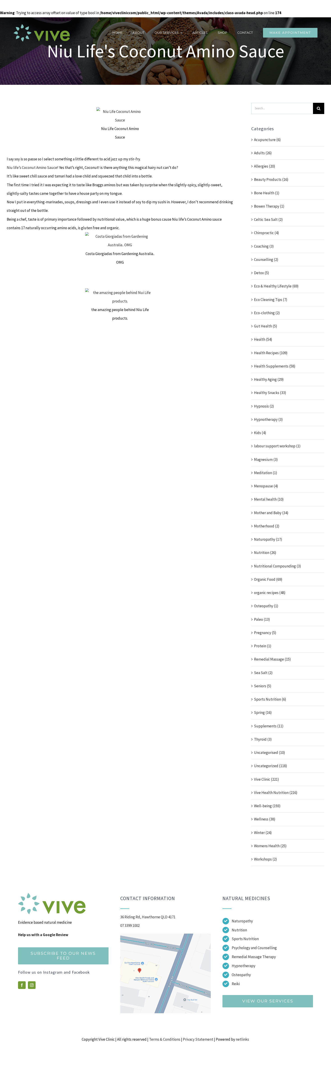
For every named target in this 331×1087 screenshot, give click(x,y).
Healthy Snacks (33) (270, 392)
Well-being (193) (267, 805)
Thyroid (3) (263, 739)
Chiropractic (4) (266, 232)
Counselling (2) (266, 259)
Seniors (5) (262, 686)
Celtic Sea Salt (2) (268, 219)
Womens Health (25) (270, 845)
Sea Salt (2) (263, 672)
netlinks (242, 1039)
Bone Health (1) (266, 193)
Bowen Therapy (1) (269, 206)
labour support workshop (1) (277, 446)
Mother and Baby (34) (271, 512)
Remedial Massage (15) (272, 659)
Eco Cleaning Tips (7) (270, 299)
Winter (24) (263, 832)
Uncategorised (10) (269, 752)
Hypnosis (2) (264, 406)
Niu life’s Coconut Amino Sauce (32, 167)
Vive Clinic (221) (266, 779)
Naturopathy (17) (268, 539)
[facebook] (22, 985)
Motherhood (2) (266, 526)
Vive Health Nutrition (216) (275, 792)
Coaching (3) (264, 246)
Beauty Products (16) (271, 179)
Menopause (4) (266, 486)
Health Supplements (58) (274, 366)
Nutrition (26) (265, 552)
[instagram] (32, 985)
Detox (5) (261, 272)
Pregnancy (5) (265, 632)
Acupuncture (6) (267, 139)
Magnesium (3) (266, 459)
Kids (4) (260, 432)
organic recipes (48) (270, 592)
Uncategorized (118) (270, 765)
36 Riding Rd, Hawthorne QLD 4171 (147, 916)
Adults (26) (263, 152)
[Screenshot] (165, 935)
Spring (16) (263, 712)
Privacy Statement (198, 1039)
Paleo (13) (262, 619)
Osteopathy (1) (266, 605)
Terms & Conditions (164, 1039)
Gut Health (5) (265, 326)
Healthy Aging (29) (269, 379)
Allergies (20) (264, 166)
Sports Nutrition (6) (270, 699)
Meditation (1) (265, 472)
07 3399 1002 (130, 925)
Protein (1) (262, 645)
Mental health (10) (269, 499)
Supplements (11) (268, 726)
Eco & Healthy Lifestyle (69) (276, 286)
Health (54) (263, 339)
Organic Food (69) (268, 579)
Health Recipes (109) (271, 352)
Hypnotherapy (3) (268, 419)
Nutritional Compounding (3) (277, 566)
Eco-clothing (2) (267, 312)
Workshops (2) (265, 859)
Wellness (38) (264, 819)
